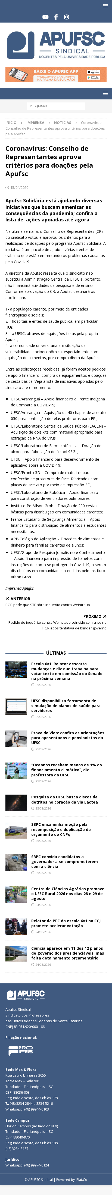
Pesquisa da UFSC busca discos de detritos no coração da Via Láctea (64, 799)
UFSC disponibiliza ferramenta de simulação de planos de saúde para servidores (66, 705)
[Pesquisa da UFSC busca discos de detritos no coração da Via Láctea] (16, 803)
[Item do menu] (45, 17)
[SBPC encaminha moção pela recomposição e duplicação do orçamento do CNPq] (16, 830)
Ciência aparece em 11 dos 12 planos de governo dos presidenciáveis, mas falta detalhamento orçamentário (67, 953)
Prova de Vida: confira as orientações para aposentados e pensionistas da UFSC (67, 737)
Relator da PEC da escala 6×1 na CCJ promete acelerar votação (66, 923)
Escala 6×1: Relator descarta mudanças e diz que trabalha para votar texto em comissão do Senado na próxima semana (66, 671)
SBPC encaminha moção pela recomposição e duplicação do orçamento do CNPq (61, 829)
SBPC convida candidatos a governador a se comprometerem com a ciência (64, 861)
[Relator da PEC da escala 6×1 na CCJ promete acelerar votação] (16, 926)
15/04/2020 (19, 187)
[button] (104, 5)
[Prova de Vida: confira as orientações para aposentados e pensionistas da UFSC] (16, 738)
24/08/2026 (43, 905)
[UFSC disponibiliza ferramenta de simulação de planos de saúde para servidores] (16, 706)
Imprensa (35, 122)
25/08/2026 (43, 685)
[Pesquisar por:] (56, 105)
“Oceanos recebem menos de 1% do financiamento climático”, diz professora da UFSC (66, 769)
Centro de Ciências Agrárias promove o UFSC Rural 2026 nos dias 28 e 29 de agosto (67, 893)
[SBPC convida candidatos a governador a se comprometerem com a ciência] (16, 862)
